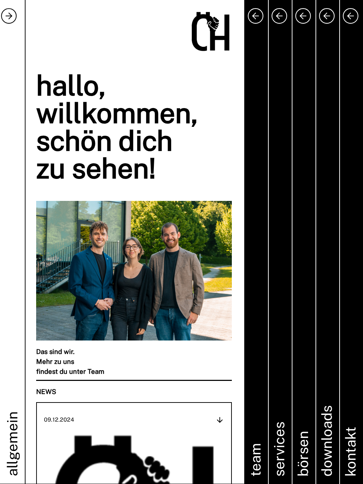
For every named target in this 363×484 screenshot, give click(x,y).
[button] (122, 242)
